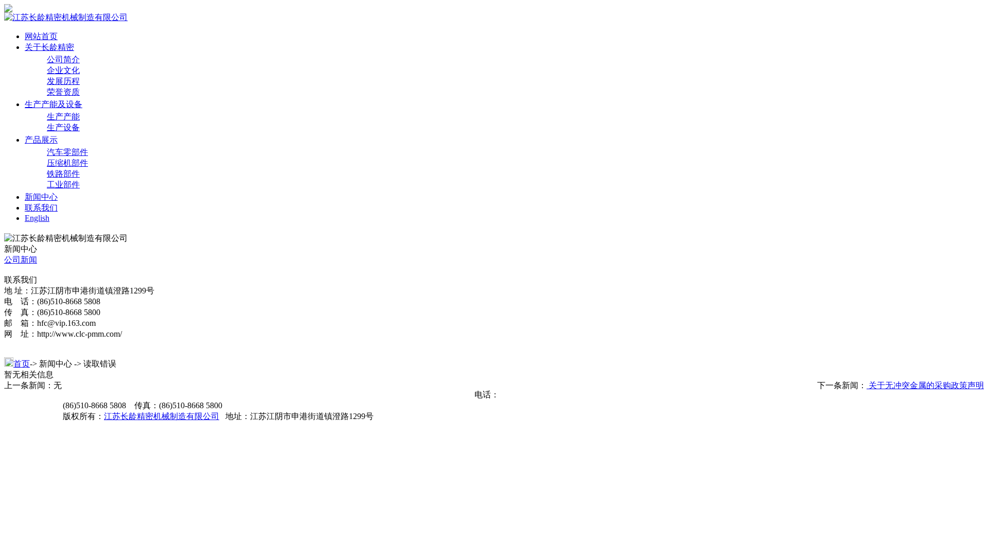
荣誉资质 (63, 92)
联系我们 (41, 207)
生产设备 (63, 127)
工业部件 (63, 184)
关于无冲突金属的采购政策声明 (925, 385)
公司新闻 (20, 259)
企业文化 (63, 70)
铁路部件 (63, 173)
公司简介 (63, 59)
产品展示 (41, 139)
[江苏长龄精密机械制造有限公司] (8, 9)
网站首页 (41, 36)
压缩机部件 (67, 163)
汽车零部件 (67, 152)
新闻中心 (41, 197)
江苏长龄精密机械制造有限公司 (161, 416)
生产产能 (63, 116)
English (37, 218)
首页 (21, 363)
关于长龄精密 (49, 47)
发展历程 (63, 81)
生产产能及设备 (53, 104)
